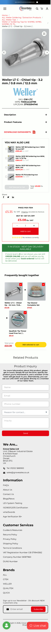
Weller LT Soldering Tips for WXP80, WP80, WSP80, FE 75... (22, 23)
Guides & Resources (12, 558)
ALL (5, 603)
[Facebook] (3, 197)
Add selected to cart (30, 373)
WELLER (7, 612)
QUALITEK (8, 616)
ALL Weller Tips (9, 20)
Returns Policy (10, 562)
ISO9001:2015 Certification (15, 535)
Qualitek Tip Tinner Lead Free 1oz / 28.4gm (13, 360)
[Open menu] (5, 9)
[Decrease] (16, 225)
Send (25, 461)
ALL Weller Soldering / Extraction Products (21, 17)
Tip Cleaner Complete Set (11, 332)
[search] (37, 9)
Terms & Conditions (12, 576)
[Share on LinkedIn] (13, 197)
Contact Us (8, 522)
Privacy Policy (9, 567)
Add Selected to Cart (16, 187)
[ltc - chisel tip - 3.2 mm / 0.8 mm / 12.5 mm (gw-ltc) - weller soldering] (44, 34)
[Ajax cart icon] (42, 9)
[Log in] (47, 9)
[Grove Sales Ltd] (25, 8)
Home (5, 15)
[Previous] (4, 52)
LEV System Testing (12, 531)
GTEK (5, 607)
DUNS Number (10, 589)
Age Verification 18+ (12, 544)
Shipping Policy (10, 571)
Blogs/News (8, 526)
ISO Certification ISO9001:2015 (25, 2)
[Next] (47, 52)
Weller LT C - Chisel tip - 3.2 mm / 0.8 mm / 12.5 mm (13, 304)
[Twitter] (8, 197)
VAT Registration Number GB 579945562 (22, 580)
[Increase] (33, 225)
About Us (7, 517)
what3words (9, 540)
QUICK (6, 621)
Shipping (24, 212)
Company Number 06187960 (17, 585)
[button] (16, 237)
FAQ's (6, 513)
